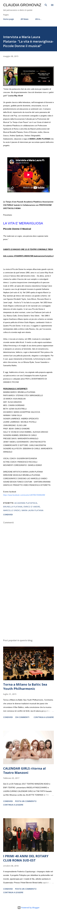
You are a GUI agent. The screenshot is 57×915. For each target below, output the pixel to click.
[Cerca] (45, 4)
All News (24, 19)
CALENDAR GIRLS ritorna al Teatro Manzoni (24, 770)
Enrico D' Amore (31, 506)
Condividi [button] (8, 514)
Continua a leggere (44, 717)
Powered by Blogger (30, 907)
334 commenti (22, 717)
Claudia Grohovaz (22, 5)
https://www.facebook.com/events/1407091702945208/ (24, 495)
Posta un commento (25, 801)
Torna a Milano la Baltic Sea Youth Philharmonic (25, 686)
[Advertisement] (28, 612)
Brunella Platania (12, 506)
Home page (8, 19)
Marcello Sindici (11, 510)
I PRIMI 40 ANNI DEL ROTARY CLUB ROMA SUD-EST (25, 858)
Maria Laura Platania (32, 510)
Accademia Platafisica (25, 503)
